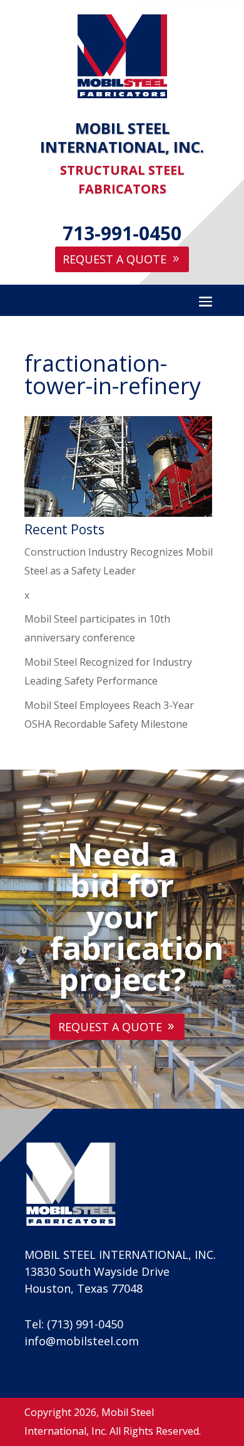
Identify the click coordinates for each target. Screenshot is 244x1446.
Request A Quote (114, 259)
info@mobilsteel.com (81, 1340)
